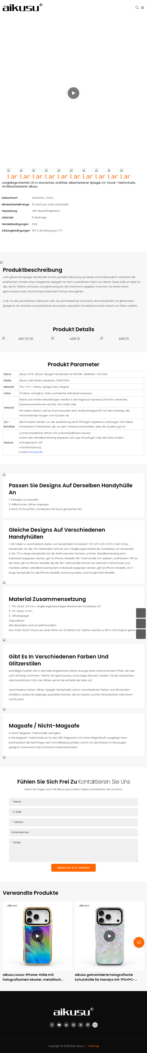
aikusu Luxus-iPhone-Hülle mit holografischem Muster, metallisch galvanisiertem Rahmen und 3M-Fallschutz (32, 977)
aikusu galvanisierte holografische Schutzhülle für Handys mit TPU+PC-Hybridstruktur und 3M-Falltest (105, 977)
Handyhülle (36, 452)
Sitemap (93, 1046)
